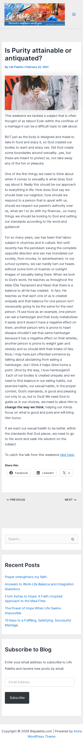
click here (67, 455)
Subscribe (17, 698)
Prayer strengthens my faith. (26, 577)
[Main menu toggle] (74, 14)
